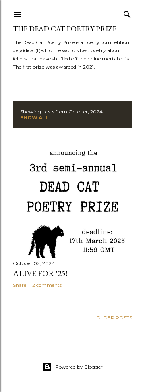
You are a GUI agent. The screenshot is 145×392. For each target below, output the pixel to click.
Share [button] (19, 285)
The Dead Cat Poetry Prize (64, 28)
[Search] (127, 13)
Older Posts (114, 318)
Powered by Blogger (79, 367)
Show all (34, 118)
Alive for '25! (40, 273)
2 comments (47, 285)
